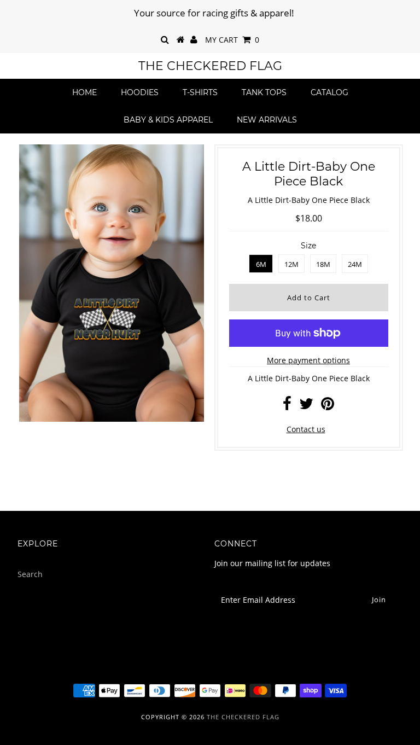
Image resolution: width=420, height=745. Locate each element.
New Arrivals (267, 120)
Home (84, 92)
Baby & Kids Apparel (168, 120)
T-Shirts (200, 92)
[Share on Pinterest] (327, 406)
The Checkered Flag (210, 66)
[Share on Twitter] (306, 406)
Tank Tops (264, 92)
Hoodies (140, 92)
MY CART (232, 39)
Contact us (306, 429)
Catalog (329, 92)
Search (30, 574)
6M (261, 264)
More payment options (308, 360)
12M (291, 264)
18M (323, 264)
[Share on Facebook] (287, 406)
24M (355, 264)
